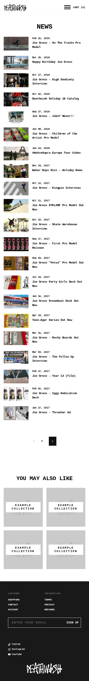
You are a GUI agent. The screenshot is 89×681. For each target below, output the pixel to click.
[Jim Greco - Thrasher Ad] (16, 413)
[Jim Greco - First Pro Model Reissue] (16, 244)
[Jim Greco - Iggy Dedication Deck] (16, 394)
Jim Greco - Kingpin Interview (56, 188)
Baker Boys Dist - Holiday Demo (57, 170)
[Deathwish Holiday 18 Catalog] (16, 99)
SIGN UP (73, 622)
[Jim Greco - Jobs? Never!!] (16, 117)
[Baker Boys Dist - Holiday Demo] (16, 171)
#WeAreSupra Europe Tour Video (56, 153)
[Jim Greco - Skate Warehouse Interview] (16, 225)
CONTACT (13, 604)
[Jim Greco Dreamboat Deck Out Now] (16, 301)
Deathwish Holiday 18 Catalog (55, 98)
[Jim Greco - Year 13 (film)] (16, 376)
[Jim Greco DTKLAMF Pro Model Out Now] (16, 206)
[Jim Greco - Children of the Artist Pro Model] (16, 134)
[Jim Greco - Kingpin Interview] (16, 188)
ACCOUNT (13, 609)
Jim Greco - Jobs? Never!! (53, 116)
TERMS (48, 599)
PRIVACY (49, 604)
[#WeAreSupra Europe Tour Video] (16, 153)
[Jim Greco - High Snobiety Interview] (16, 80)
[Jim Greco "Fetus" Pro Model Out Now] (16, 263)
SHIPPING (14, 599)
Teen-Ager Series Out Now (52, 320)
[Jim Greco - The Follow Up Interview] (16, 357)
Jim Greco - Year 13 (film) (54, 376)
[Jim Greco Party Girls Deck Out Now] (16, 282)
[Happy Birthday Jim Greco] (16, 63)
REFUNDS (49, 609)
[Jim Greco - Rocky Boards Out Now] (16, 338)
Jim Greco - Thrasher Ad (51, 412)
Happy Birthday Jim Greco (52, 62)
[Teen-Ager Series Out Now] (16, 320)
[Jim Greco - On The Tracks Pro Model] (16, 44)
